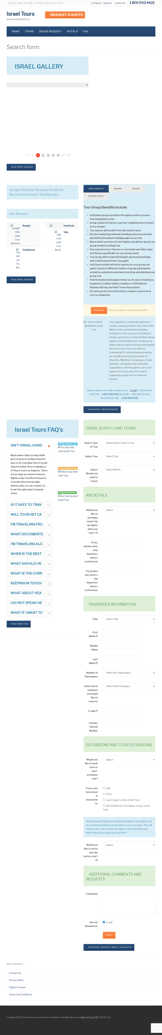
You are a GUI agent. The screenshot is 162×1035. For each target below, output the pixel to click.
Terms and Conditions (20, 994)
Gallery (136, 189)
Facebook (69, 225)
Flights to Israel (17, 987)
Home (15, 31)
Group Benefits (96, 189)
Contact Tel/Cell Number (93, 727)
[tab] (30, 446)
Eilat (108, 788)
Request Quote (96, 196)
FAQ (85, 31)
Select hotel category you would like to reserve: (91, 694)
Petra (109, 794)
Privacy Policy (16, 980)
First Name (93, 634)
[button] (30, 446)
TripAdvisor (28, 249)
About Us (107, 3)
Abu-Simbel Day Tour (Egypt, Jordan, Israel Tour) (126, 807)
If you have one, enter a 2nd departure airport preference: (91, 580)
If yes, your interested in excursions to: (92, 796)
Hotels (72, 31)
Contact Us (120, 3)
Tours (29, 31)
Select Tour (91, 456)
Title (95, 619)
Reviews (118, 189)
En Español (96, 3)
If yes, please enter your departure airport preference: (91, 552)
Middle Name (94, 647)
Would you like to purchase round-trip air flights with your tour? (92, 521)
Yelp (66, 232)
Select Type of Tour (91, 445)
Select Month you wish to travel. (92, 475)
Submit (109, 935)
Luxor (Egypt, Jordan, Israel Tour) (123, 800)
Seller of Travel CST (89, 1017)
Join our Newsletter (91, 924)
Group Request (50, 31)
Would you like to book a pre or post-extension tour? (91, 769)
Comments (92, 893)
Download (99, 310)
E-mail (93, 711)
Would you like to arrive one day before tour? (91, 852)
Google (26, 225)
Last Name (93, 661)
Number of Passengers (91, 674)
